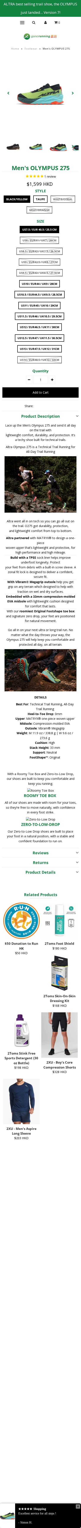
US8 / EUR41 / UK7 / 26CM (39, 240)
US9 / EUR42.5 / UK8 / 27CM (39, 262)
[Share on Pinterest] (53, 406)
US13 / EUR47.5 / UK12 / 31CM (39, 349)
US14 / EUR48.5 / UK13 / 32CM (39, 360)
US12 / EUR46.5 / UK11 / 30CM (39, 327)
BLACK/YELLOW (17, 199)
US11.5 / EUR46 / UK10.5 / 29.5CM (39, 316)
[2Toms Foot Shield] (59, 921)
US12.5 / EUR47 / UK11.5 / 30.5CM (39, 338)
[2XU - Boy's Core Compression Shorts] (59, 1035)
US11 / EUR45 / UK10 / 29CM (39, 305)
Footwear (31, 48)
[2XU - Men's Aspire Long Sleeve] (21, 1101)
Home (15, 48)
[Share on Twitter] (46, 406)
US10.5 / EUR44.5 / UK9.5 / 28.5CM (39, 294)
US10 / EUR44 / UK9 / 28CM (39, 284)
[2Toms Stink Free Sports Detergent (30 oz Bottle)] (21, 1030)
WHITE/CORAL (63, 199)
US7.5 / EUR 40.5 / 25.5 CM (39, 229)
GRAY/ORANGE (39, 210)
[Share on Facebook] (38, 406)
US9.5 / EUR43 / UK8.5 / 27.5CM (39, 273)
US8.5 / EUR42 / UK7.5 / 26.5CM (39, 251)
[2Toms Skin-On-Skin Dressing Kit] (59, 973)
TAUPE (40, 199)
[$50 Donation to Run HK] (21, 921)
